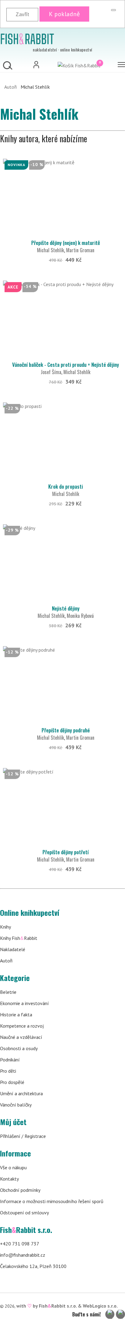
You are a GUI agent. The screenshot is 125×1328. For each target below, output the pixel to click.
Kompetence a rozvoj (22, 1026)
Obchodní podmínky (20, 1190)
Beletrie (8, 992)
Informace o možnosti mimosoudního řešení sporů (51, 1201)
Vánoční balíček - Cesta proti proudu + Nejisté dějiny (65, 364)
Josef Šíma (51, 372)
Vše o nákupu (13, 1167)
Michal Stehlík (50, 250)
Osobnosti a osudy (19, 1048)
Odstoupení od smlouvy (24, 1212)
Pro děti (8, 1071)
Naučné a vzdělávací (21, 1037)
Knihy (5, 927)
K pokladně (64, 14)
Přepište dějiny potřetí (65, 852)
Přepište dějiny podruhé (66, 730)
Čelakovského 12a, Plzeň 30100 (33, 1266)
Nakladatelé (12, 949)
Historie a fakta (16, 1014)
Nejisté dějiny (65, 608)
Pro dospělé (12, 1082)
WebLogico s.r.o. (100, 1306)
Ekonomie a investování (24, 1003)
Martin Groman (80, 250)
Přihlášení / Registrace (23, 1136)
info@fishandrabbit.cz (22, 1255)
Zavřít (22, 14)
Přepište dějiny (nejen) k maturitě (65, 242)
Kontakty (9, 1179)
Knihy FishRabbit (18, 938)
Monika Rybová (80, 615)
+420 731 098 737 (19, 1244)
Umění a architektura (21, 1093)
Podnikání (10, 1060)
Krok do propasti (65, 486)
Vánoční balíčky (16, 1105)
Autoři (10, 87)
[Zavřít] (113, 10)
